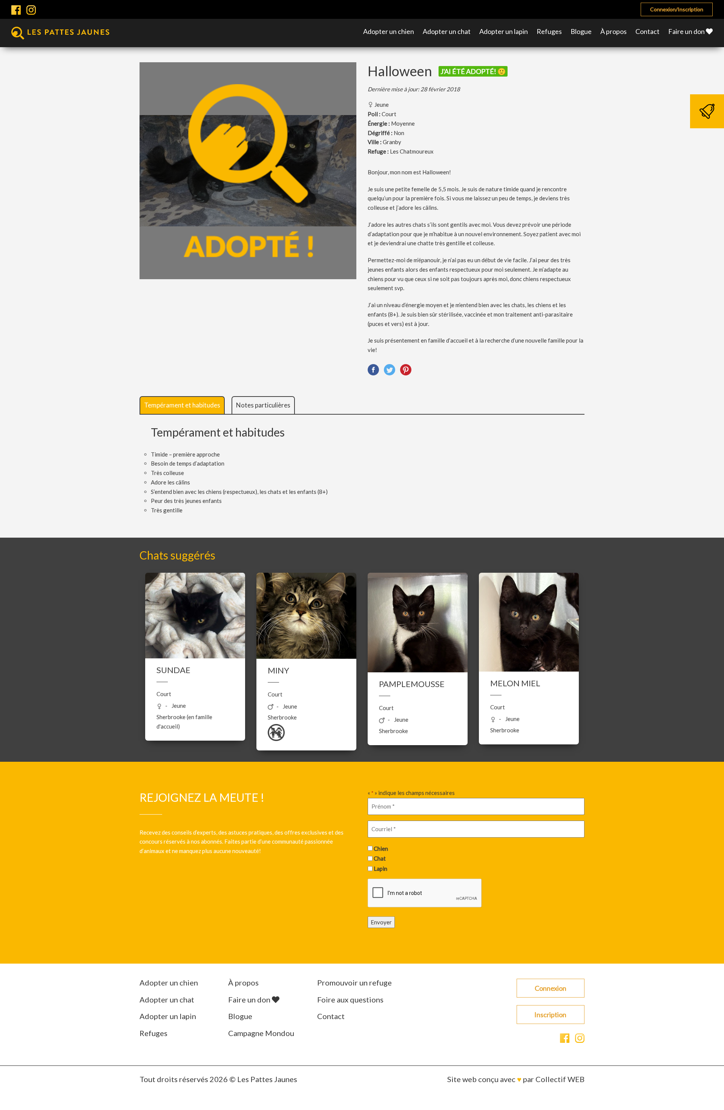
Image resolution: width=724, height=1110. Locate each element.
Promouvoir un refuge (354, 982)
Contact (647, 31)
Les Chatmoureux (412, 151)
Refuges (549, 31)
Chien (381, 848)
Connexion (550, 988)
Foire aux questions (350, 999)
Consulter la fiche (195, 677)
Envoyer (381, 922)
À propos (613, 31)
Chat (380, 858)
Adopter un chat (447, 31)
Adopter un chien (388, 31)
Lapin (380, 868)
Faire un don (687, 31)
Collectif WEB (559, 1079)
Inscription (550, 1014)
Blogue (581, 31)
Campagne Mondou (261, 1033)
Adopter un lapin (503, 31)
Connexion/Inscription (676, 9)
